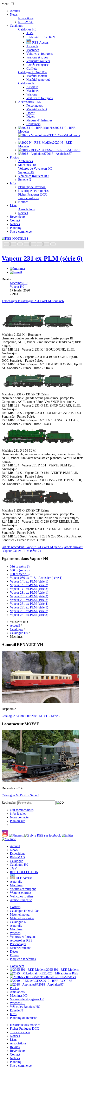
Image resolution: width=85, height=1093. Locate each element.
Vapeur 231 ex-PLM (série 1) (29, 592)
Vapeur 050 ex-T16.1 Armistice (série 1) (36, 577)
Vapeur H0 (17, 286)
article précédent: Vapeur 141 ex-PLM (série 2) (33, 547)
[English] (14, 244)
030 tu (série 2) (20, 570)
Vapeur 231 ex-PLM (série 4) (29, 603)
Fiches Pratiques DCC (32, 194)
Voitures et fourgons (39, 53)
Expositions (25, 18)
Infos (13, 183)
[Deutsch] (20, 244)
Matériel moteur (36, 76)
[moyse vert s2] (40, 781)
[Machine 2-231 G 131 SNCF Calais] (38, 387)
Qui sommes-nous (21, 810)
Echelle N (24, 179)
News (14, 14)
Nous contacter (20, 817)
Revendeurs (17, 216)
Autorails (32, 46)
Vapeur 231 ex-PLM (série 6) (42, 258)
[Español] (34, 244)
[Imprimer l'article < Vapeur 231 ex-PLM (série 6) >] (17, 268)
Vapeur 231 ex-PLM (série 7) (29, 611)
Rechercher (9, 802)
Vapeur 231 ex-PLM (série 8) (29, 614)
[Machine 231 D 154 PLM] (38, 443)
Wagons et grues (37, 57)
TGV (29, 33)
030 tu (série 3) (20, 574)
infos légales (18, 813)
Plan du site (17, 821)
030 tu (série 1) (20, 566)
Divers (30, 116)
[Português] (40, 244)
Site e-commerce (21, 231)
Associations (26, 209)
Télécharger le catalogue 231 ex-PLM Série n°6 (33, 301)
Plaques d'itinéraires (39, 120)
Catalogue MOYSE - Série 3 (20, 795)
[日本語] (53, 244)
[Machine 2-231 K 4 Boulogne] (38, 327)
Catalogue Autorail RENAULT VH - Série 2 (31, 716)
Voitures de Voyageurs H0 (35, 168)
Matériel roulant (36, 109)
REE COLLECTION (40, 36)
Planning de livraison (32, 187)
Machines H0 (27, 165)
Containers (33, 124)
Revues (23, 213)
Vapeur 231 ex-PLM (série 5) (29, 607)
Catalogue (16, 25)
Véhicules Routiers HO (33, 176)
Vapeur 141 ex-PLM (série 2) (29, 585)
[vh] (40, 702)
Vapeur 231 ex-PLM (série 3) (29, 600)
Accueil (15, 11)
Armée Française (37, 64)
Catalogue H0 (27, 29)
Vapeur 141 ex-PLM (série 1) (29, 581)
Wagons (31, 94)
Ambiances (25, 161)
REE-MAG (25, 22)
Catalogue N (26, 83)
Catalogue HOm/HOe (32, 72)
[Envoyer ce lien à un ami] (16, 272)
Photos (14, 157)
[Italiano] (27, 244)
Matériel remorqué (38, 79)
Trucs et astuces (28, 198)
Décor (30, 113)
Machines (32, 50)
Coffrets (31, 68)
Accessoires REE (29, 102)
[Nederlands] (47, 244)
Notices (23, 202)
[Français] (7, 244)
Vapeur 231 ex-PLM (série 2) (29, 596)
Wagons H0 (26, 172)
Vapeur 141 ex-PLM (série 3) (29, 589)
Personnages (34, 105)
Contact (15, 220)
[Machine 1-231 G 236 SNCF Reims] (38, 503)
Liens (13, 205)
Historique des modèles (33, 190)
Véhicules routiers (38, 61)
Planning (15, 228)
